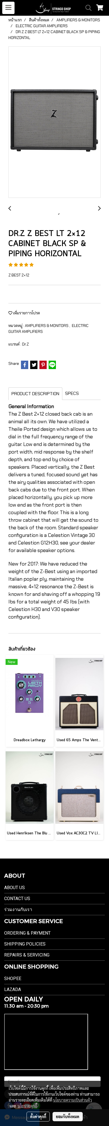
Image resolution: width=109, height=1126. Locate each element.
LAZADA (12, 989)
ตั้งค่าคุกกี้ (38, 1116)
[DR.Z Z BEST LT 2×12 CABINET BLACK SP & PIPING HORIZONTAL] (54, 122)
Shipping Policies (25, 944)
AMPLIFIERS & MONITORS (47, 325)
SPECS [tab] (72, 393)
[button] (86, 8)
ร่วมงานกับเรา (18, 909)
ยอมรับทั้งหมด (67, 1116)
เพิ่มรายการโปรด (26, 312)
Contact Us (17, 898)
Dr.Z (25, 344)
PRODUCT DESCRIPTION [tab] (35, 394)
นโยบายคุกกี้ (27, 1105)
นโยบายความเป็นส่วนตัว (72, 1099)
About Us (14, 887)
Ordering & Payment (27, 933)
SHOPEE (12, 978)
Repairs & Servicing (26, 955)
